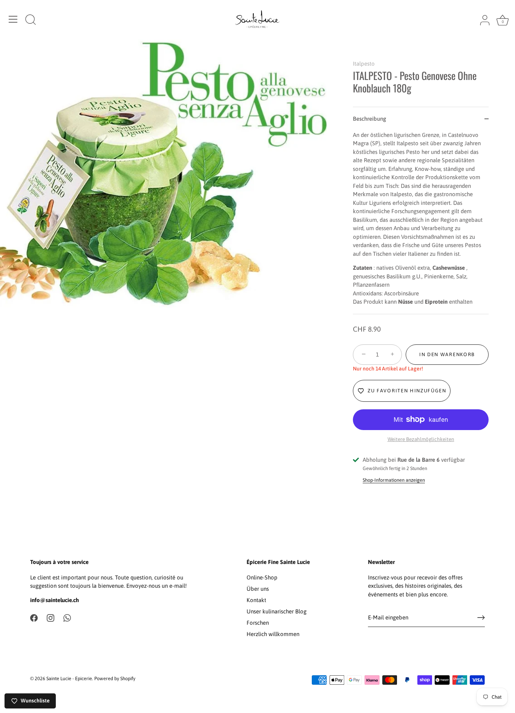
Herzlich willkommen (273, 634)
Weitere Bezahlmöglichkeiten (421, 439)
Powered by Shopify (114, 678)
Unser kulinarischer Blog (277, 611)
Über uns (258, 588)
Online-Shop (262, 577)
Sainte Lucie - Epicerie (69, 678)
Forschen (258, 622)
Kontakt (256, 600)
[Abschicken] (481, 617)
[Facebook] (34, 617)
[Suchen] (30, 20)
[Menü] (13, 19)
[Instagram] (50, 617)
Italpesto (364, 63)
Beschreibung (369, 118)
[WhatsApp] (67, 617)
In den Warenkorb (447, 354)
